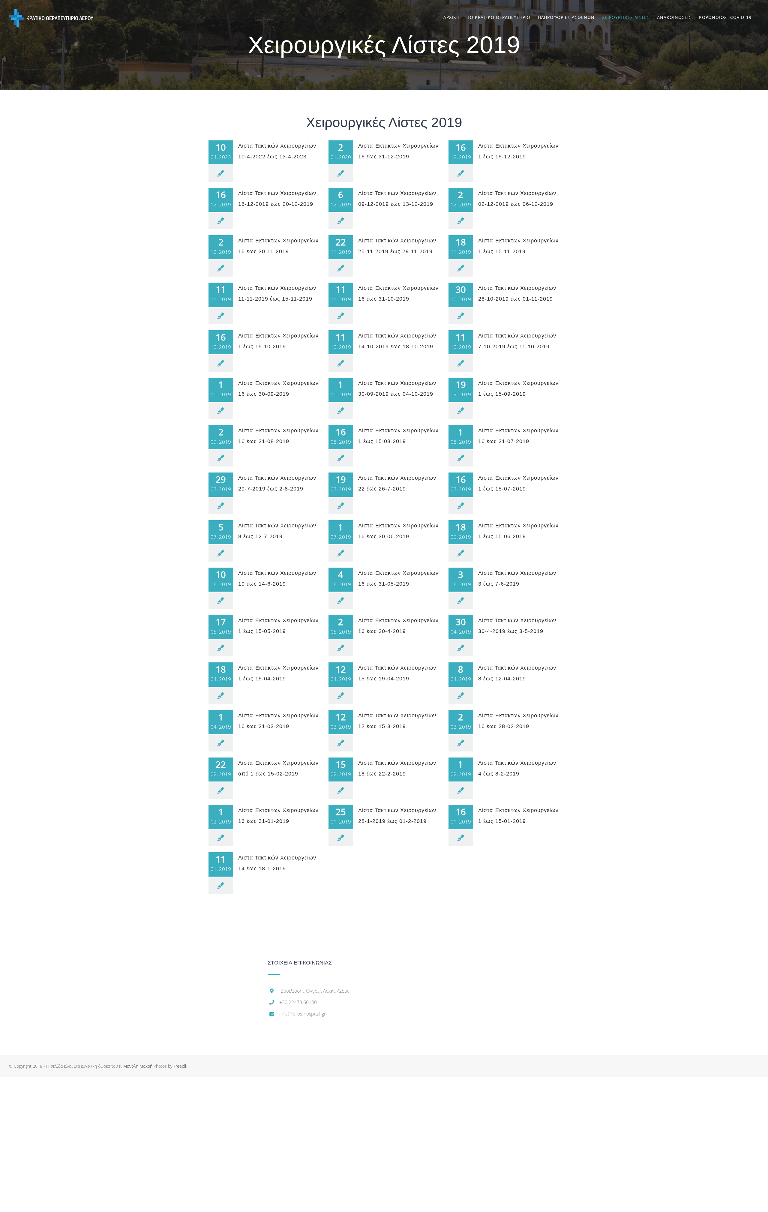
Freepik (180, 1066)
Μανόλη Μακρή (137, 1066)
